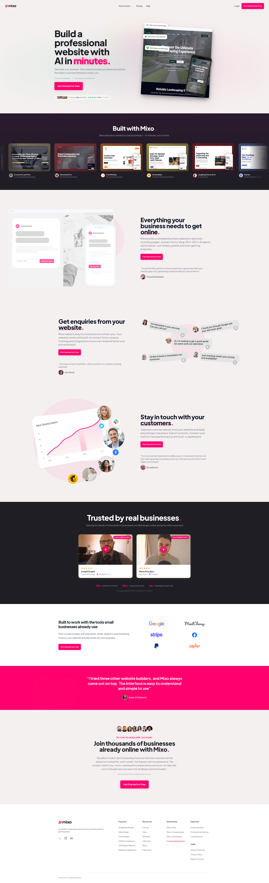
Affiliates (146, 836)
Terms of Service (198, 850)
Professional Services (200, 832)
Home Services (197, 827)
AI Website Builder (126, 827)
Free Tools (146, 850)
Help (144, 832)
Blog (144, 845)
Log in (237, 6)
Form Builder (124, 836)
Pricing (145, 827)
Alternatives (172, 822)
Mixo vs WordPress (174, 836)
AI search (205, 242)
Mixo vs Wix (171, 827)
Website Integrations (127, 850)
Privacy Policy (196, 854)
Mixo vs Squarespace (175, 832)
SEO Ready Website (127, 845)
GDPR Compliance (126, 841)
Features (123, 822)
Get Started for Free (253, 6)
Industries (146, 841)
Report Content (197, 859)
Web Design (124, 832)
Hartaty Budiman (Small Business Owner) (134, 774)
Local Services (197, 836)
